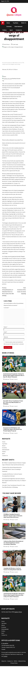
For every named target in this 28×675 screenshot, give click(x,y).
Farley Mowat (7, 44)
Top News (15, 23)
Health (5, 497)
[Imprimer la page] (4, 76)
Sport (11, 30)
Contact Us (19, 30)
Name (5, 327)
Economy (9, 26)
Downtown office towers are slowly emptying (21, 290)
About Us (4, 661)
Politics (5, 30)
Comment (6, 307)
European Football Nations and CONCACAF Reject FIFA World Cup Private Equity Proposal (12, 429)
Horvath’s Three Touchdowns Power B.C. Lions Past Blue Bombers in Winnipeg (13, 402)
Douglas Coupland (14, 379)
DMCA (15, 661)
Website (6, 337)
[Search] (26, 23)
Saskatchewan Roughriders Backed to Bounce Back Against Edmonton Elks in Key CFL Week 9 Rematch (13, 375)
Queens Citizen (18, 612)
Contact (5, 656)
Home (8, 23)
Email (5, 332)
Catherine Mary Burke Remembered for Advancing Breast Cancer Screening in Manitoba (12, 469)
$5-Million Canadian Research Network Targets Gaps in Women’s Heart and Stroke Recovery (13, 516)
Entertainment (18, 26)
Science (5, 524)
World (22, 23)
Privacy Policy (14, 663)
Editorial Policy (22, 661)
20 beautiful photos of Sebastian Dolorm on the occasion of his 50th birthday (8, 291)
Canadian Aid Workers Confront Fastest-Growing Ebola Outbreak (12, 569)
